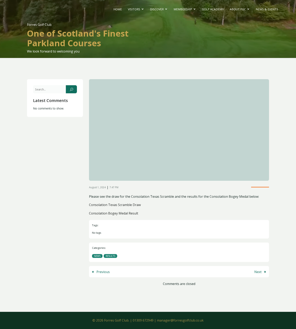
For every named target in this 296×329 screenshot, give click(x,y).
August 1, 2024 (97, 187)
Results (110, 256)
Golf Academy (213, 9)
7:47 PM (114, 187)
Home (117, 9)
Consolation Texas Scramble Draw (115, 205)
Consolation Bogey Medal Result (113, 213)
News (97, 256)
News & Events (267, 9)
